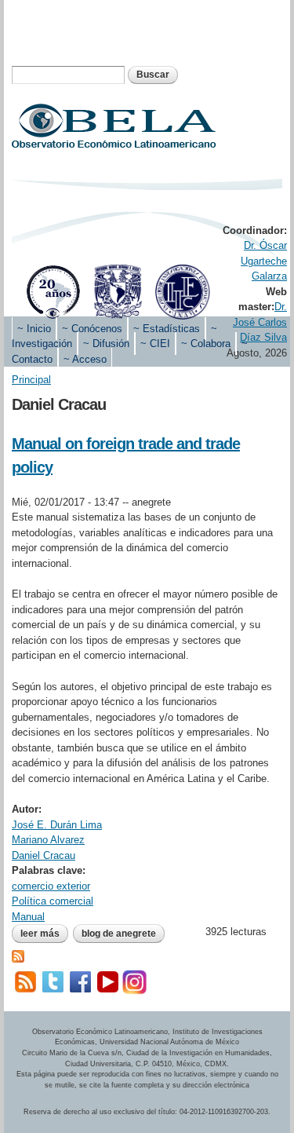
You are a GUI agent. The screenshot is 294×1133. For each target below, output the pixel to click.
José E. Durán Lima (57, 825)
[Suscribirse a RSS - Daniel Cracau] (18, 955)
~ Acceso (85, 359)
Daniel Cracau (43, 855)
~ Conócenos (92, 328)
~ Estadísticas (166, 328)
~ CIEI (155, 343)
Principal (31, 380)
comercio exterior (51, 886)
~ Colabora (205, 343)
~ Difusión (106, 343)
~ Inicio (34, 328)
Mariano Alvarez (48, 840)
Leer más (44, 933)
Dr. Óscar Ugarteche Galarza (264, 260)
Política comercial (52, 901)
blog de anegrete (119, 933)
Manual (28, 917)
